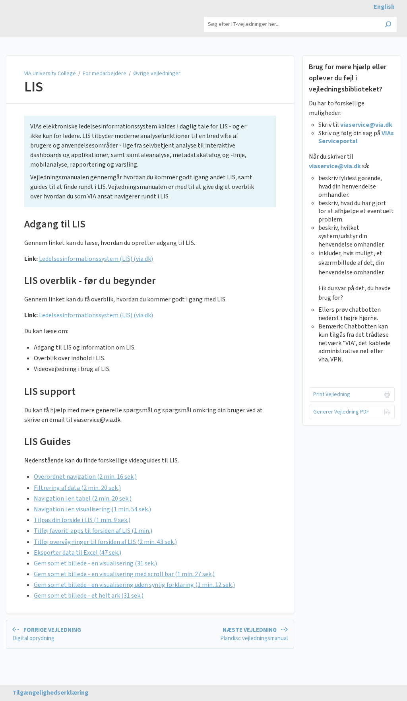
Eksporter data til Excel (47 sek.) (77, 552)
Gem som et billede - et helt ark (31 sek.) (88, 595)
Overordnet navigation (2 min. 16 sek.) (85, 476)
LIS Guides (47, 441)
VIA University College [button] (41, 15)
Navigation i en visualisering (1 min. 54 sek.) (92, 509)
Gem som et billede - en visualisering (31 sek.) (95, 563)
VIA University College (50, 74)
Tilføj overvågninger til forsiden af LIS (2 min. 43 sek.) (105, 542)
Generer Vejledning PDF (341, 412)
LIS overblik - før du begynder (90, 280)
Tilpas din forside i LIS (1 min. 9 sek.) (82, 520)
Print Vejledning (331, 394)
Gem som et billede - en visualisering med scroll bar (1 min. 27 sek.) (124, 574)
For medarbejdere (104, 74)
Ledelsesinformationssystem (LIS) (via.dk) (96, 258)
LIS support (50, 391)
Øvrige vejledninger (156, 74)
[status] (150, 161)
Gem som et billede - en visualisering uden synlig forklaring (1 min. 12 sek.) (134, 585)
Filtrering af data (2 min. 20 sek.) (77, 488)
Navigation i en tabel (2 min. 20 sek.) (83, 498)
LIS (33, 87)
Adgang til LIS (54, 224)
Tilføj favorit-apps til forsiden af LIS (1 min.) (93, 530)
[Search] (388, 25)
